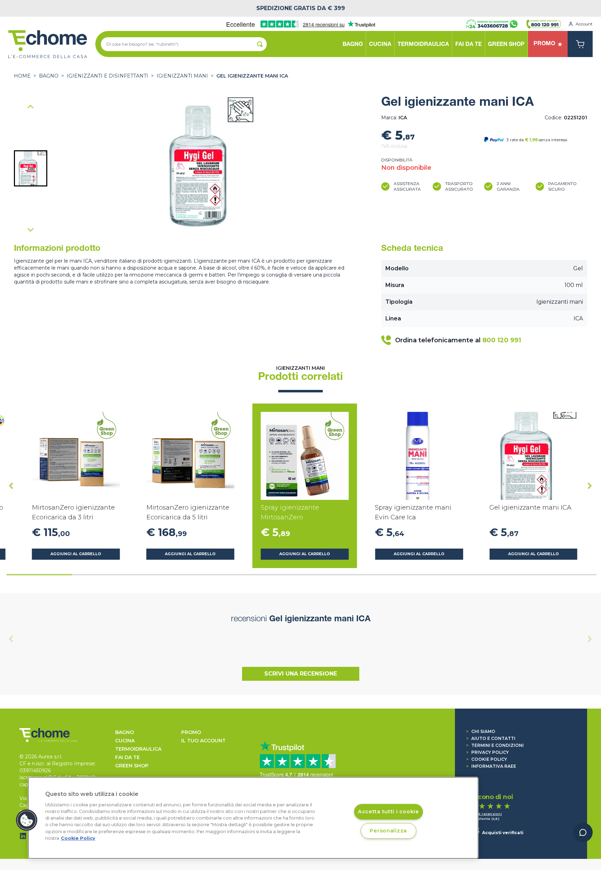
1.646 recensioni (486, 814)
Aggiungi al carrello (75, 554)
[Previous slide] (30, 107)
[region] (253, 818)
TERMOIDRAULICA (138, 749)
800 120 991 (501, 340)
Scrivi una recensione (300, 673)
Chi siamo (480, 731)
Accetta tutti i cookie (388, 811)
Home (22, 76)
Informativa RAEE (491, 766)
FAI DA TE (127, 757)
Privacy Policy (487, 752)
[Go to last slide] (11, 485)
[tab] (39, 574)
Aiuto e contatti (490, 738)
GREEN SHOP (132, 766)
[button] (30, 168)
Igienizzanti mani (182, 76)
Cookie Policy (486, 759)
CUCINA (125, 740)
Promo (191, 732)
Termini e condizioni (495, 745)
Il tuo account (203, 740)
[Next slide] (30, 229)
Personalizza (388, 831)
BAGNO (48, 76)
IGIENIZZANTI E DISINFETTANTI (107, 76)
